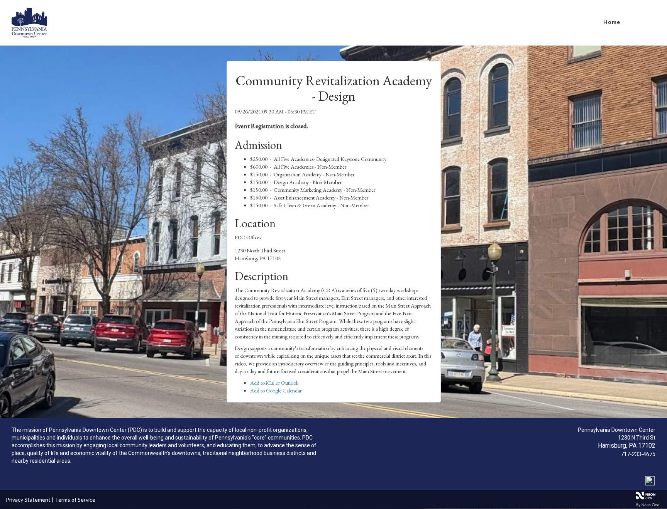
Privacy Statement (28, 499)
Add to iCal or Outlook (274, 382)
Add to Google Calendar (275, 390)
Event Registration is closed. (271, 126)
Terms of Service (75, 499)
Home (611, 22)
